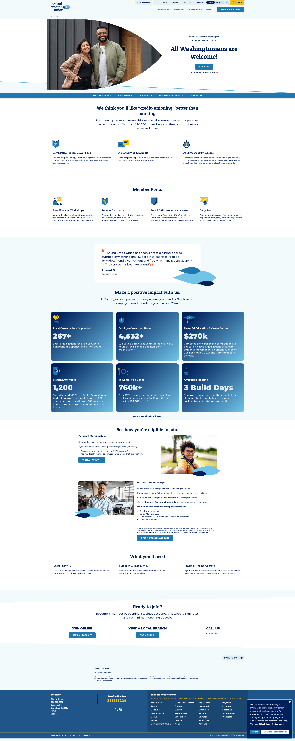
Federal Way (181, 713)
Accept (255, 732)
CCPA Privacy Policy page (271, 724)
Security (86, 735)
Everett (178, 710)
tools (82, 215)
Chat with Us (57, 699)
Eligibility (146, 95)
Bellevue (155, 710)
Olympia (203, 717)
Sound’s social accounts (113, 220)
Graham (179, 720)
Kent (177, 724)
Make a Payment (143, 2)
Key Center (204, 703)
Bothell (154, 717)
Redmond (227, 706)
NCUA (112, 672)
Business (179, 9)
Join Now (204, 67)
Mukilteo (203, 713)
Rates (175, 2)
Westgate (227, 717)
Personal (163, 9)
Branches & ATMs (161, 2)
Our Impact (125, 95)
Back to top (231, 658)
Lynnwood (204, 710)
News (53, 711)
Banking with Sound (160, 502)
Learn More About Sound (202, 72)
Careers (54, 714)
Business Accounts (171, 95)
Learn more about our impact (147, 416)
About (210, 9)
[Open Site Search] (227, 2)
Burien (154, 720)
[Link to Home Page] (61, 7)
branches (232, 160)
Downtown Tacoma (184, 703)
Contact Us (187, 2)
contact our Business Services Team (196, 532)
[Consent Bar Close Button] (290, 702)
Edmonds (179, 706)
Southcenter (228, 713)
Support (199, 2)
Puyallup (226, 703)
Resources (195, 9)
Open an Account (230, 9)
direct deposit (215, 215)
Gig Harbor (180, 717)
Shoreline (227, 710)
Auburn (154, 706)
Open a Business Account (155, 538)
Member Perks (102, 95)
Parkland (203, 724)
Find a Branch (147, 635)
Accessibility (75, 735)
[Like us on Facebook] (111, 710)
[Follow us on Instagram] (120, 710)
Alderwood (156, 703)
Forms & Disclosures (58, 735)
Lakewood (204, 706)
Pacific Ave (204, 720)
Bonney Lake (157, 713)
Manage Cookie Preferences (275, 732)
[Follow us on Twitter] (116, 710)
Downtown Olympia (161, 724)
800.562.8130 (213, 633)
